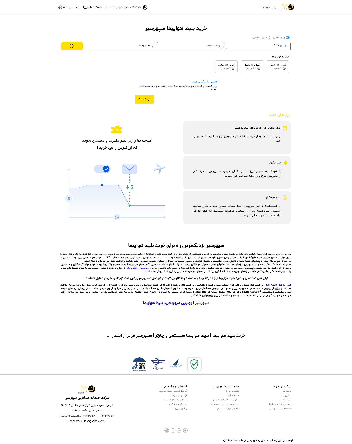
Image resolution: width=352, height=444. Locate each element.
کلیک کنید (146, 99)
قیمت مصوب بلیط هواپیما (225, 404)
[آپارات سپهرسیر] (166, 430)
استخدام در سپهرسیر (280, 408)
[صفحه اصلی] (287, 7)
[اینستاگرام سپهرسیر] (179, 430)
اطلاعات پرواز (233, 391)
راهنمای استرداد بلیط (280, 404)
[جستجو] (72, 46)
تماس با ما (286, 395)
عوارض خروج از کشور (228, 408)
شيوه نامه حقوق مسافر (175, 400)
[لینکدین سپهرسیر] (173, 430)
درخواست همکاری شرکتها (226, 400)
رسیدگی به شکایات (178, 404)
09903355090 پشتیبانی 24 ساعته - (77, 416)
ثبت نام (287, 400)
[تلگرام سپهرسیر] (185, 430)
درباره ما (287, 391)
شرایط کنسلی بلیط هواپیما (173, 391)
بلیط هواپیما (269, 7)
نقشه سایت (233, 395)
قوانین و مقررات (179, 395)
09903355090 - (106, 416)
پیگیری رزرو (181, 408)
